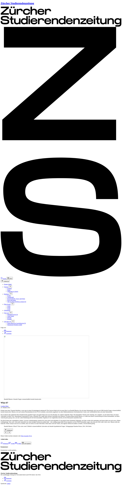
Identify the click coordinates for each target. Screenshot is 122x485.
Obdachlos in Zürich (12, 291)
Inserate (9, 317)
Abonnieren (7, 310)
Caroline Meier (5, 406)
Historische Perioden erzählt (14, 324)
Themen (6, 287)
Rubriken (6, 294)
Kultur (9, 295)
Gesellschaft (10, 297)
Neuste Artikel (8, 284)
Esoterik (9, 288)
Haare (8, 290)
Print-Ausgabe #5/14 (26, 436)
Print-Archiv (7, 304)
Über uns (6, 313)
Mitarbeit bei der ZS (12, 314)
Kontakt (9, 319)
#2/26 (8, 307)
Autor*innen (10, 316)
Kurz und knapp (11, 300)
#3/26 (8, 306)
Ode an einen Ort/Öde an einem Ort (16, 301)
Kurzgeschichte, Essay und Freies (16, 298)
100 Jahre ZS (7, 321)
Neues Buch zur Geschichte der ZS (16, 323)
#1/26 (8, 309)
